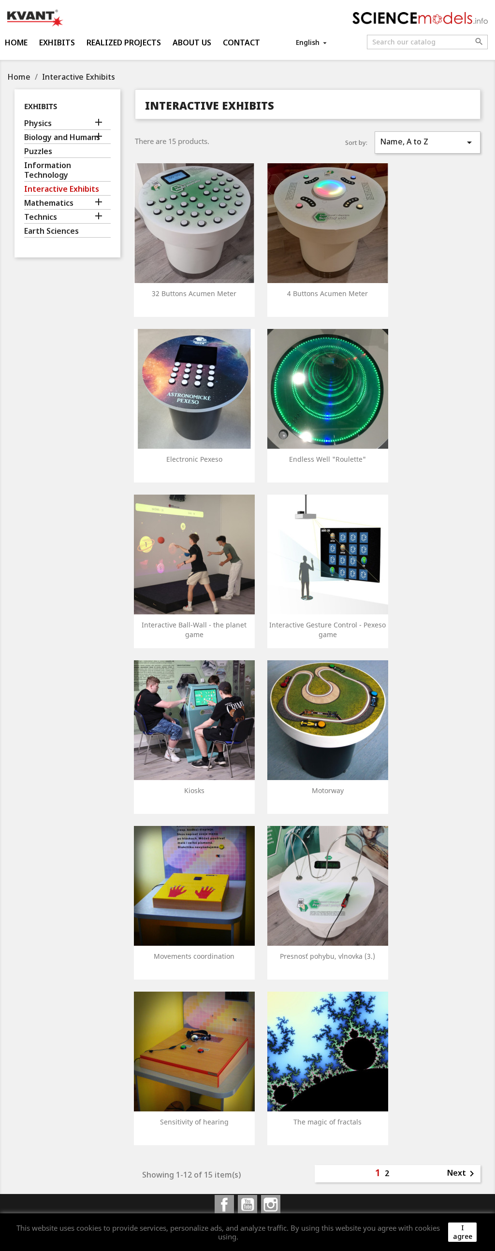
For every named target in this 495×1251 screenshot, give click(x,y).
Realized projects (124, 42)
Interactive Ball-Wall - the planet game (194, 629)
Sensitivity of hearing (194, 1121)
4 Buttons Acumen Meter (327, 293)
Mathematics (48, 203)
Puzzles (38, 151)
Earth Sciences (51, 231)
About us (192, 42)
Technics (40, 217)
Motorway (328, 790)
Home (16, 42)
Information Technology (47, 170)
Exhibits (57, 42)
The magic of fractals (327, 1121)
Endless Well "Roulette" (327, 459)
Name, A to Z (427, 142)
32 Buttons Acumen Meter (194, 293)
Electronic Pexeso (194, 459)
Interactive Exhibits (61, 189)
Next (462, 1174)
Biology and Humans (62, 137)
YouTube (247, 1204)
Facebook (224, 1204)
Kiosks (194, 790)
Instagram (270, 1204)
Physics (38, 123)
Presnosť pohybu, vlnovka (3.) (327, 956)
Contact (241, 42)
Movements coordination (194, 956)
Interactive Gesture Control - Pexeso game (327, 629)
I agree (462, 1232)
